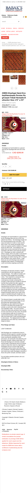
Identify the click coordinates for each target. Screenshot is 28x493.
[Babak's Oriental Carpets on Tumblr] (2, 391)
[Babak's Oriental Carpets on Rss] (6, 391)
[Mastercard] (9, 429)
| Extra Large (11, 404)
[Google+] (9, 183)
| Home (6, 402)
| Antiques (18, 404)
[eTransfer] (5, 431)
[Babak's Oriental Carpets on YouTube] (10, 388)
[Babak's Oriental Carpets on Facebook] (2, 388)
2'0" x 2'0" (9, 178)
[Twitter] (5, 183)
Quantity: (4, 164)
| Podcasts (20, 411)
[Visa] (3, 429)
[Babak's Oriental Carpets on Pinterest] (18, 388)
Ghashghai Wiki (5, 366)
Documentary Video (7, 369)
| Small (17, 402)
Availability (6, 105)
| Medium (22, 402)
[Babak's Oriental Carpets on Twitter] (6, 388)
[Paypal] (16, 429)
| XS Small (12, 402)
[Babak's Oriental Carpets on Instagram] (14, 388)
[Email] (23, 182)
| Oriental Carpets (17, 409)
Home (3, 42)
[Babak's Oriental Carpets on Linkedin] (23, 388)
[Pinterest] (7, 183)
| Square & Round (15, 406)
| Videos (14, 411)
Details (6, 189)
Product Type (6, 107)
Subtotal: (4, 170)
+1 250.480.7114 (20, 1)
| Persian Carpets (7, 409)
